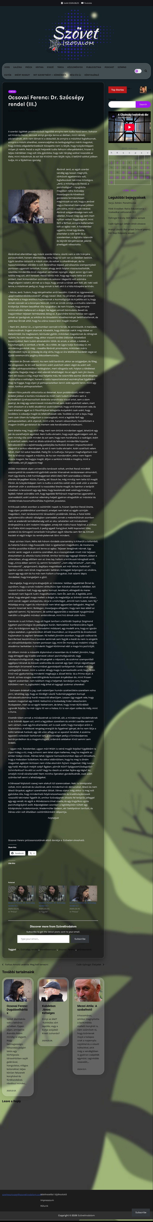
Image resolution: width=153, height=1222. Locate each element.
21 (135, 172)
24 (111, 177)
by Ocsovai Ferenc (16, 111)
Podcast (109, 67)
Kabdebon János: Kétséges (49, 1009)
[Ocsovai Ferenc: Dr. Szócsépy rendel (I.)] (83, 893)
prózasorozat (84, 949)
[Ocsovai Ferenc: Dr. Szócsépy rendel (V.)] (52, 893)
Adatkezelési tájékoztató (53, 1194)
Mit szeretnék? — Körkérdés (49, 75)
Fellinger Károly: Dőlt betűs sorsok (126, 218)
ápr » (133, 190)
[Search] (146, 71)
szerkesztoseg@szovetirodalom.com (22, 1194)
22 (141, 172)
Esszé (50, 67)
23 (147, 172)
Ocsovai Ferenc (67, 949)
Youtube (88, 3)
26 (123, 177)
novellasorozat (48, 949)
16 (148, 167)
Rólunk (44, 1206)
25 (117, 177)
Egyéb (7, 75)
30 (147, 177)
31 (111, 182)
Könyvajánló (91, 75)
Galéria (17, 67)
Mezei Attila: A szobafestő (87, 1007)
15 (141, 167)
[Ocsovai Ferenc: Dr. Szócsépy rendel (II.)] (22, 893)
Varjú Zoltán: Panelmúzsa (122, 203)
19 (123, 172)
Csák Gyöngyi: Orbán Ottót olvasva (127, 223)
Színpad (122, 67)
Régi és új (75, 75)
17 (111, 172)
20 (129, 172)
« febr (126, 190)
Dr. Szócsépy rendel (27, 949)
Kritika (39, 67)
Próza (28, 67)
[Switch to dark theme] (138, 71)
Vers (7, 67)
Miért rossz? (22, 75)
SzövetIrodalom (86, 1215)
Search (112, 99)
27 (129, 177)
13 (129, 167)
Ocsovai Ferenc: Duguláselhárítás (17, 1009)
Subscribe (79, 938)
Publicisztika (93, 67)
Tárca (60, 67)
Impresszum (47, 1200)
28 (135, 177)
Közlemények (75, 67)
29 (141, 177)
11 (117, 167)
